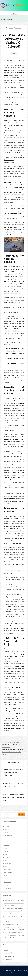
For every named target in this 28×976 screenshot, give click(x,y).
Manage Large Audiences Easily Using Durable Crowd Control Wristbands (13, 911)
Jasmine (11, 28)
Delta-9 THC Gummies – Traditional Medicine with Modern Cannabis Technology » (12, 752)
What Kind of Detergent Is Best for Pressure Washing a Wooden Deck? (14, 797)
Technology (7, 882)
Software (7, 876)
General (6, 845)
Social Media (8, 873)
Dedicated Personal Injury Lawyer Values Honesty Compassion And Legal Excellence (14, 903)
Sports (6, 879)
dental (6, 829)
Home (6, 851)
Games (6, 842)
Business (13, 53)
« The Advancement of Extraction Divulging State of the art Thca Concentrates (12, 744)
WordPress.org (8, 959)
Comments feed (9, 956)
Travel (6, 885)
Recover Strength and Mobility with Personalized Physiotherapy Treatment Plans (14, 935)
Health (6, 848)
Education (7, 832)
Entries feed (8, 953)
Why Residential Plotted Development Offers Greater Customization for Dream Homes (14, 927)
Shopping (7, 869)
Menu (14, 13)
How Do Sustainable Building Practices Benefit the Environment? (13, 772)
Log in (6, 950)
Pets (5, 860)
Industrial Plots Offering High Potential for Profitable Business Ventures (14, 919)
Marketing (7, 857)
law (5, 854)
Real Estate (7, 863)
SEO (5, 866)
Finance (6, 839)
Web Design (7, 888)
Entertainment (8, 836)
